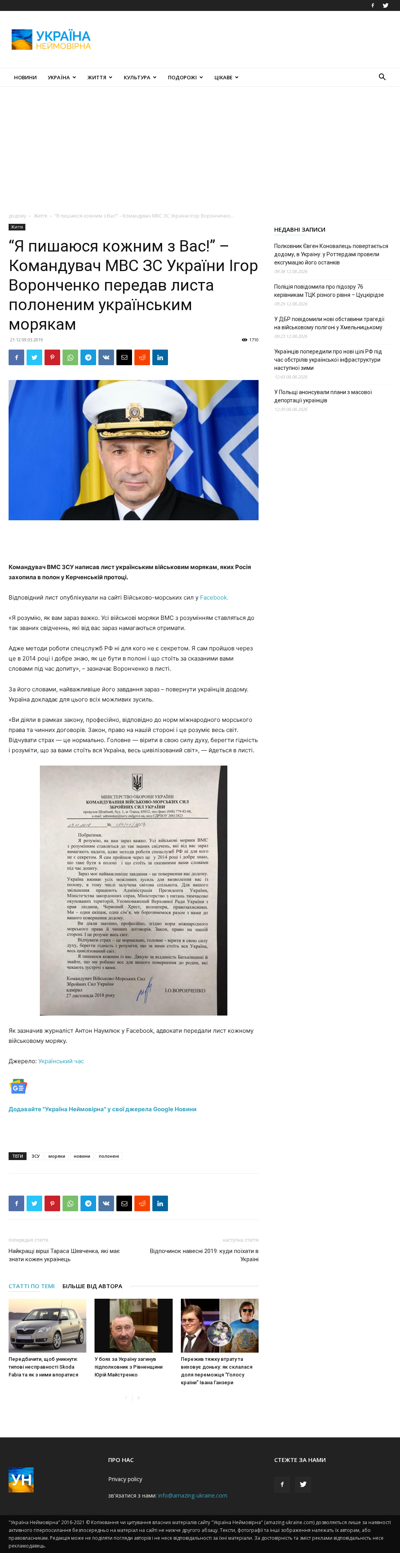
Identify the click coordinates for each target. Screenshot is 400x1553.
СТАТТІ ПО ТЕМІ (32, 1286)
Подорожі (182, 77)
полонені (109, 1156)
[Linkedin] (160, 357)
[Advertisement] (249, 39)
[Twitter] (385, 5)
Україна (59, 77)
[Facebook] (373, 5)
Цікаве (223, 77)
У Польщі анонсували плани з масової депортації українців (323, 396)
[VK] (106, 357)
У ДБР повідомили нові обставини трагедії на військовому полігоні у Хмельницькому (329, 323)
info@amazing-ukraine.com (192, 1495)
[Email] (124, 357)
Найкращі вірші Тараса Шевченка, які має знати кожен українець (64, 1255)
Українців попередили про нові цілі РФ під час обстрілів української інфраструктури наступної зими (328, 359)
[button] (382, 78)
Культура (137, 77)
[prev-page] (126, 1398)
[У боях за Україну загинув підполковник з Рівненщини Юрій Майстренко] (133, 1325)
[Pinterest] (52, 357)
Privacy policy (125, 1479)
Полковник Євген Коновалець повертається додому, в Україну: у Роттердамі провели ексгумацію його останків (331, 254)
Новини (25, 77)
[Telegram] (88, 357)
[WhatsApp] (70, 357)
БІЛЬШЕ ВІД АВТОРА (92, 1286)
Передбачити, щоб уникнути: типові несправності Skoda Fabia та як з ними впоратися (43, 1367)
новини (82, 1156)
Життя (97, 77)
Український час (61, 1061)
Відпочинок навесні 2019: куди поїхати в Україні (204, 1255)
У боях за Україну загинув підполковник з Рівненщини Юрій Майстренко (128, 1367)
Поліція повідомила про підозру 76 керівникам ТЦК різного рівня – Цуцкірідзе (329, 291)
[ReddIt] (142, 357)
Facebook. (214, 597)
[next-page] (138, 1398)
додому (17, 215)
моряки (56, 1156)
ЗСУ (36, 1156)
